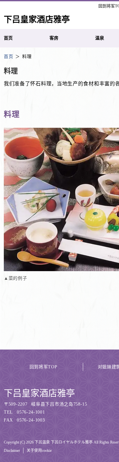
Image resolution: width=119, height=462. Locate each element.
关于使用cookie (39, 450)
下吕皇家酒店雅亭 (39, 393)
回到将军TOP (43, 367)
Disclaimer (12, 450)
